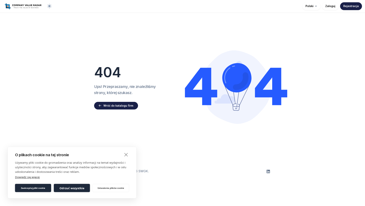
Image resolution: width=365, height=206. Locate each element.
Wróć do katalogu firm (118, 105)
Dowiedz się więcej (27, 177)
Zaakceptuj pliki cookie (33, 188)
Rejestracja (351, 6)
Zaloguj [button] (330, 6)
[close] (126, 154)
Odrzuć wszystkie (72, 188)
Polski (309, 6)
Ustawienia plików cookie (111, 188)
